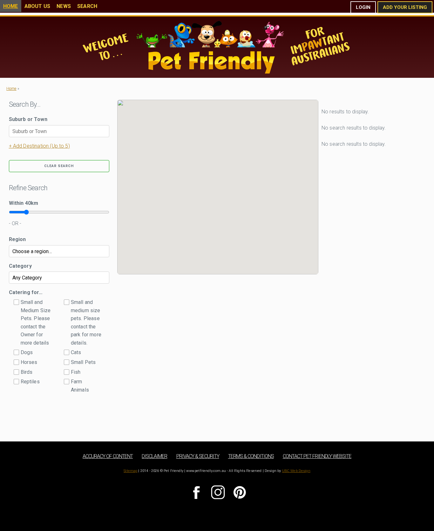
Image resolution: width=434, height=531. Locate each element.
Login (363, 7)
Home (10, 6)
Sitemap (130, 471)
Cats (76, 352)
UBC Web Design (296, 471)
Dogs (27, 352)
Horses (29, 362)
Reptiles (30, 382)
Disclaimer (154, 456)
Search (87, 6)
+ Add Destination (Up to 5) (39, 146)
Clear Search (59, 166)
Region (17, 239)
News (64, 6)
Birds (27, 372)
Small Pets (83, 362)
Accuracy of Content (108, 456)
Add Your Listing (405, 7)
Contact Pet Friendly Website (317, 456)
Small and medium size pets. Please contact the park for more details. (86, 322)
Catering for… (26, 292)
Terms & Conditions (251, 456)
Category (20, 266)
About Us (37, 6)
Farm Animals (80, 386)
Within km (23, 203)
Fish (76, 372)
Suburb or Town (28, 119)
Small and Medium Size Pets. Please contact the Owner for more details (36, 322)
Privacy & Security (197, 456)
